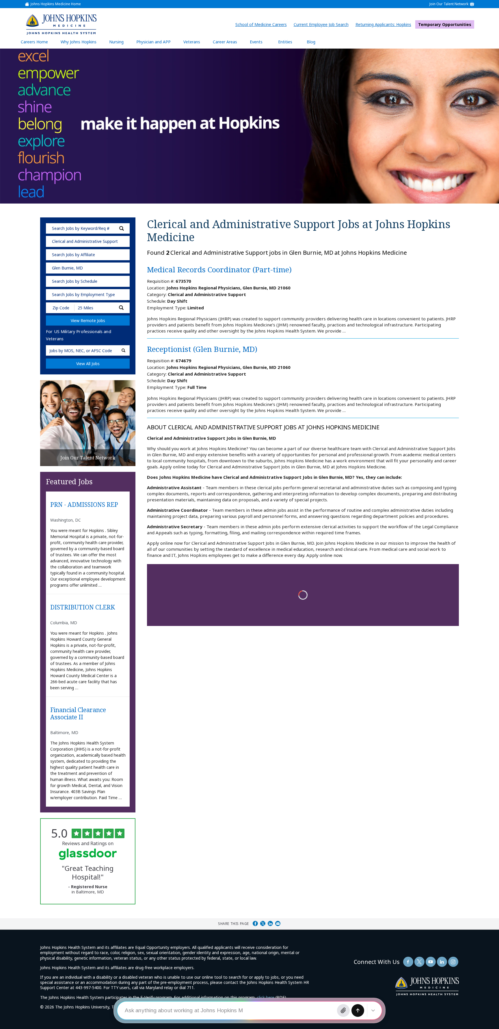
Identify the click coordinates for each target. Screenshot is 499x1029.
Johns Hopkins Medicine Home (56, 4)
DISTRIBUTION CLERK (82, 607)
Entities (289, 44)
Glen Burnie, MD (67, 268)
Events (256, 42)
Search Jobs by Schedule (74, 281)
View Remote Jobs (88, 320)
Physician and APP (156, 44)
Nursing (119, 44)
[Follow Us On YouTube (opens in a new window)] (430, 961)
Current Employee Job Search (322, 24)
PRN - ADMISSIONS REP (84, 505)
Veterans (191, 42)
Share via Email (277, 923)
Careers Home (34, 42)
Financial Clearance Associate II (78, 713)
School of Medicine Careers (262, 24)
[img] (61, 24)
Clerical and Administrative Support (85, 241)
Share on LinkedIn (270, 923)
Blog (311, 42)
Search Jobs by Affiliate (73, 254)
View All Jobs (88, 363)
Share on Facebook (255, 923)
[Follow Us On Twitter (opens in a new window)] (419, 961)
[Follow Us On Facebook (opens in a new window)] (408, 961)
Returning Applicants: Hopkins (384, 24)
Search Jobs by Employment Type (83, 294)
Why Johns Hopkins (78, 42)
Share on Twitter (262, 923)
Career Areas (225, 42)
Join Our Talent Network (448, 4)
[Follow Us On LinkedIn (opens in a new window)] (442, 961)
